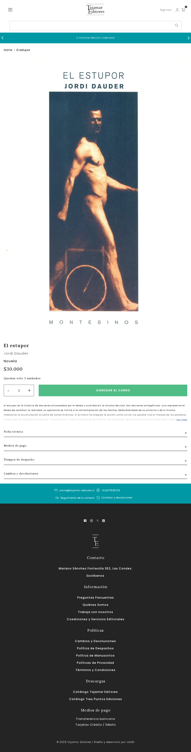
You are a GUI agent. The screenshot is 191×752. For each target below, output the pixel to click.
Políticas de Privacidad (95, 663)
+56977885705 (111, 490)
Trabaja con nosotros (95, 612)
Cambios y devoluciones (117, 497)
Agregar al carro (113, 390)
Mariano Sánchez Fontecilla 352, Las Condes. (96, 568)
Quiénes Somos (96, 605)
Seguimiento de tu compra (77, 498)
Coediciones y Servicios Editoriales (95, 619)
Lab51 (130, 742)
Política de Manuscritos (95, 655)
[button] (2, 38)
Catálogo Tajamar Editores (95, 692)
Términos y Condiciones (95, 670)
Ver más (182, 419)
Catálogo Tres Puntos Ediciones (95, 699)
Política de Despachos (95, 648)
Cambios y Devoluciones (95, 641)
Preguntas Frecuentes (95, 598)
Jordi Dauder (16, 353)
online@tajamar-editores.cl (76, 490)
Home (8, 50)
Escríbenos (95, 576)
